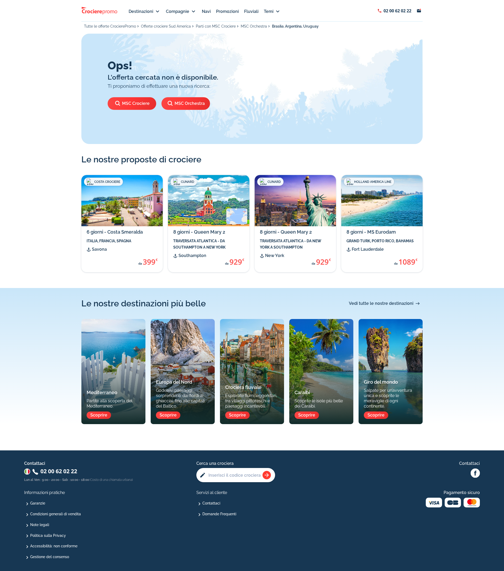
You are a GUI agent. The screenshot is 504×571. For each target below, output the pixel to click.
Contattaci (211, 503)
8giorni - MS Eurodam (371, 232)
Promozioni (227, 11)
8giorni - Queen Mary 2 (199, 232)
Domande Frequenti (219, 514)
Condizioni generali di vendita (55, 514)
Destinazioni (141, 11)
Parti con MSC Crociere (216, 26)
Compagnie (177, 11)
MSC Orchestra (254, 26)
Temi (269, 11)
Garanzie (37, 503)
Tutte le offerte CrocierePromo (110, 26)
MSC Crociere (136, 103)
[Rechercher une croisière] (266, 475)
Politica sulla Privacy (48, 535)
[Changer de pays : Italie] (27, 472)
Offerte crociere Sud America (166, 26)
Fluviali (251, 11)
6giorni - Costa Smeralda (115, 232)
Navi (206, 11)
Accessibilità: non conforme (53, 546)
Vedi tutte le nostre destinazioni (381, 303)
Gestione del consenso (49, 557)
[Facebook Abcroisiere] (475, 474)
